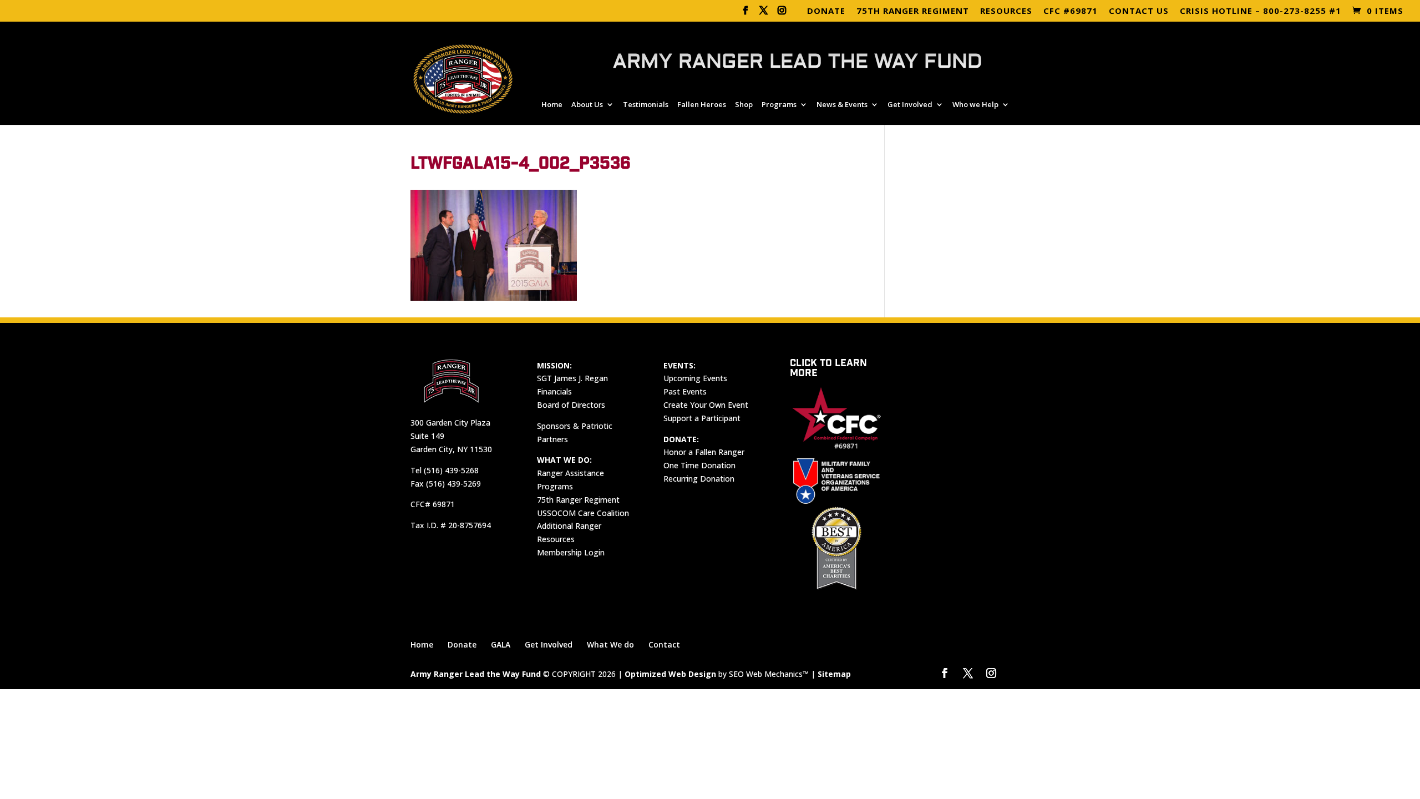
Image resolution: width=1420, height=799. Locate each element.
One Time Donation (699, 465)
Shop (744, 104)
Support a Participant (702, 418)
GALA (500, 644)
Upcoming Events (695, 378)
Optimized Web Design (670, 674)
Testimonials (645, 104)
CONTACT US (1139, 11)
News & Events (842, 104)
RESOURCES (1006, 11)
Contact (664, 644)
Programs (779, 104)
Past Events (685, 391)
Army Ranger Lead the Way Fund (475, 674)
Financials (554, 391)
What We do (610, 644)
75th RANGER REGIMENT (912, 11)
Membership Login (571, 552)
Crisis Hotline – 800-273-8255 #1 (1260, 11)
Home (551, 104)
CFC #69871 (1070, 11)
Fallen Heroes (701, 104)
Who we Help (975, 104)
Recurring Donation (698, 478)
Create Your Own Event (705, 405)
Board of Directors (571, 405)
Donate (462, 644)
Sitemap (834, 674)
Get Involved (910, 104)
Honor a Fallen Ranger (703, 452)
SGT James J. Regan (572, 378)
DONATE (826, 11)
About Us (587, 104)
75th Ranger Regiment (578, 499)
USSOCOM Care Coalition (583, 513)
